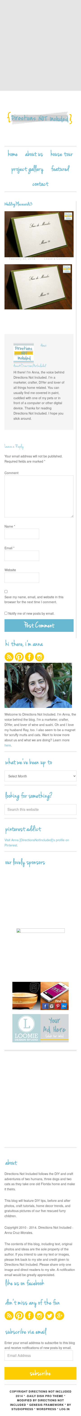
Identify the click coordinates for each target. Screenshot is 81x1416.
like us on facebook (25, 1283)
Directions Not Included (40, 118)
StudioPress (22, 1409)
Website (10, 570)
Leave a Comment (57, 258)
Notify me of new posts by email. (31, 613)
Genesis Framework (46, 1405)
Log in (64, 1409)
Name (9, 526)
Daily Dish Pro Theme (45, 1396)
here (7, 745)
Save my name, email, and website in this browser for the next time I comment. (33, 599)
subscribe (40, 1373)
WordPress (46, 1409)
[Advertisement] (40, 45)
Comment (11, 472)
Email (9, 548)
